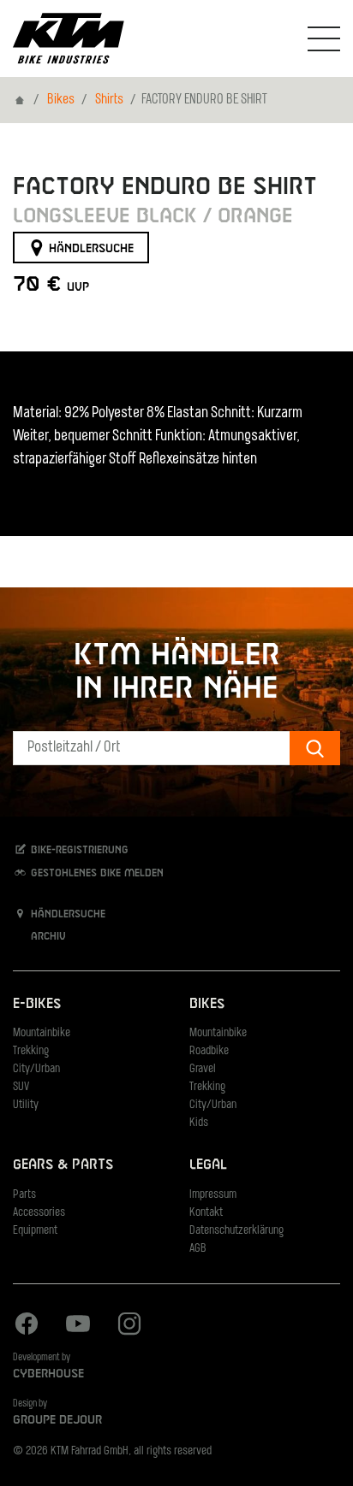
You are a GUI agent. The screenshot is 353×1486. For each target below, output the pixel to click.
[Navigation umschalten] (324, 38)
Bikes (61, 100)
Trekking (31, 1051)
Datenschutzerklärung (236, 1230)
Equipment (35, 1230)
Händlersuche (89, 248)
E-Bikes (37, 1004)
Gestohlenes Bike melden (95, 873)
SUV (21, 1087)
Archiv (46, 937)
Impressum (212, 1194)
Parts (24, 1194)
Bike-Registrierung (78, 850)
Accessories (39, 1212)
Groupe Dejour (57, 1420)
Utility (26, 1105)
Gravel (202, 1069)
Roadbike (209, 1051)
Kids (198, 1123)
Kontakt (206, 1212)
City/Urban (36, 1069)
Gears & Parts (63, 1165)
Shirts (109, 100)
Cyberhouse (48, 1374)
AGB (197, 1248)
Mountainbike (41, 1033)
